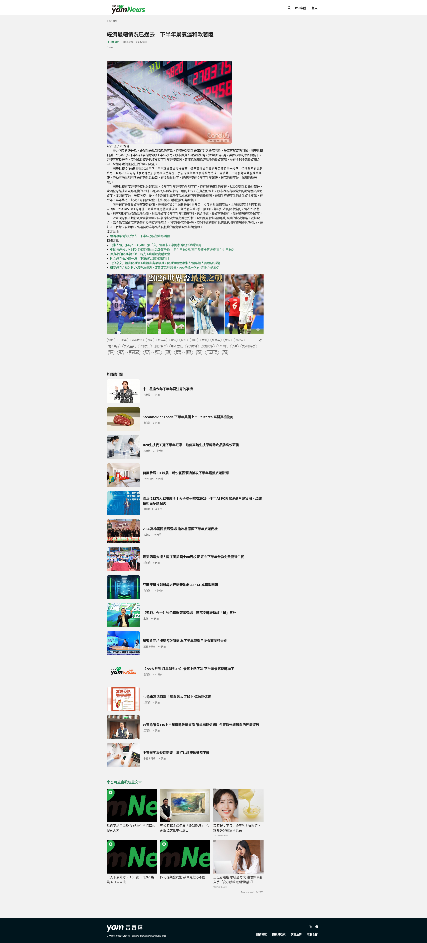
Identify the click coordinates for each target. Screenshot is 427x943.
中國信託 (176, 346)
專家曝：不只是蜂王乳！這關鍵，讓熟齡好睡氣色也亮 (237, 828)
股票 (178, 352)
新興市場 (192, 346)
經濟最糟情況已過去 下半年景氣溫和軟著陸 (140, 236)
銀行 (188, 352)
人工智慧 (212, 352)
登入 (315, 8)
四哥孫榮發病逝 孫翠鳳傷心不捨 (182, 877)
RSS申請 (300, 8)
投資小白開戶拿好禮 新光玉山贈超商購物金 (140, 254)
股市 (199, 352)
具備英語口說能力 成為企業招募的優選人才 (131, 828)
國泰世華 (137, 340)
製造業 (162, 340)
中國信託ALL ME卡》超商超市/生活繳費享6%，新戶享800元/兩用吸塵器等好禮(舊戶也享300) (172, 249)
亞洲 (204, 340)
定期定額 (207, 346)
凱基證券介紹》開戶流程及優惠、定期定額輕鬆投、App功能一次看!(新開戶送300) (164, 267)
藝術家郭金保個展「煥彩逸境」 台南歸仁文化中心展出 (184, 828)
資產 (150, 340)
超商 (225, 352)
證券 (227, 340)
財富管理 (160, 346)
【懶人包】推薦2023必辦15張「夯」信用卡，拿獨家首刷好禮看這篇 (155, 245)
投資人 (239, 340)
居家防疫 (134, 352)
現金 (157, 352)
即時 (115, 20)
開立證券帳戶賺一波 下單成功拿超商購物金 (140, 258)
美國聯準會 (248, 346)
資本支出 (145, 346)
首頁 (109, 20)
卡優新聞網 (113, 42)
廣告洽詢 (296, 934)
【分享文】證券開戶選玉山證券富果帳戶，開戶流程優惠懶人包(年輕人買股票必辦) (165, 263)
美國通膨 (129, 346)
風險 (194, 340)
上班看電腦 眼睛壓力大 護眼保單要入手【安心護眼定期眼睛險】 (238, 879)
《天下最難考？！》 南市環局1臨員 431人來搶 (130, 879)
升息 (121, 352)
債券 (234, 346)
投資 (183, 340)
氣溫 (168, 352)
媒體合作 (312, 934)
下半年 (123, 340)
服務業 (216, 340)
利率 (111, 352)
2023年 (222, 346)
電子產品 (113, 346)
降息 (147, 352)
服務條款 (261, 934)
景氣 (173, 340)
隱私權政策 (279, 934)
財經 (111, 340)
